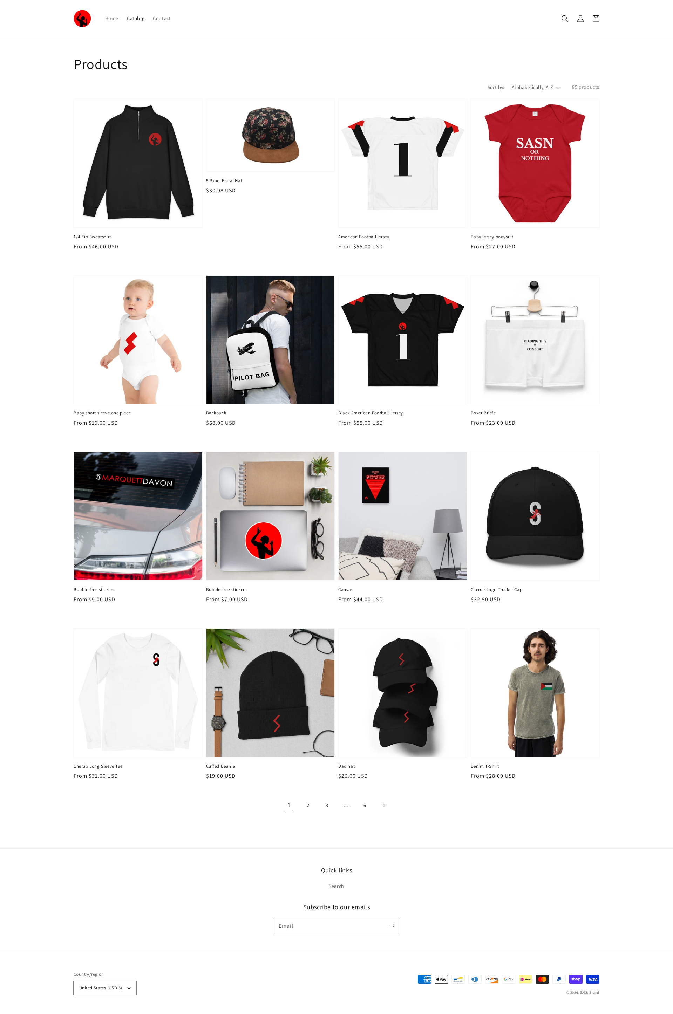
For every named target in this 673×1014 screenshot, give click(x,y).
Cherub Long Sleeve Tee (98, 766)
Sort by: (496, 87)
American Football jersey (363, 237)
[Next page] (384, 805)
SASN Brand (589, 992)
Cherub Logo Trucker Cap (497, 589)
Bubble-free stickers (94, 589)
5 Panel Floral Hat (224, 181)
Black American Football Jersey (370, 413)
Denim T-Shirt (485, 766)
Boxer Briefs (483, 413)
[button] (565, 18)
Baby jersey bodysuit (492, 237)
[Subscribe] (392, 926)
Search (336, 886)
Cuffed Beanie (220, 766)
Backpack (216, 413)
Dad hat (346, 766)
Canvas (345, 589)
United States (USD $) (100, 988)
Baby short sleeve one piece (102, 413)
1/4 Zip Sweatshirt (92, 237)
